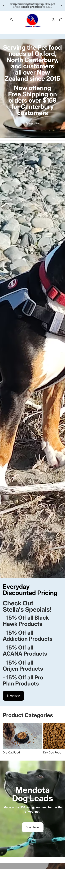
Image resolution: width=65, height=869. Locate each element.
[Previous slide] (4, 5)
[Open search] (11, 19)
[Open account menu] (53, 19)
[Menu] (4, 20)
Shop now (32, 123)
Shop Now (32, 827)
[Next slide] (61, 5)
